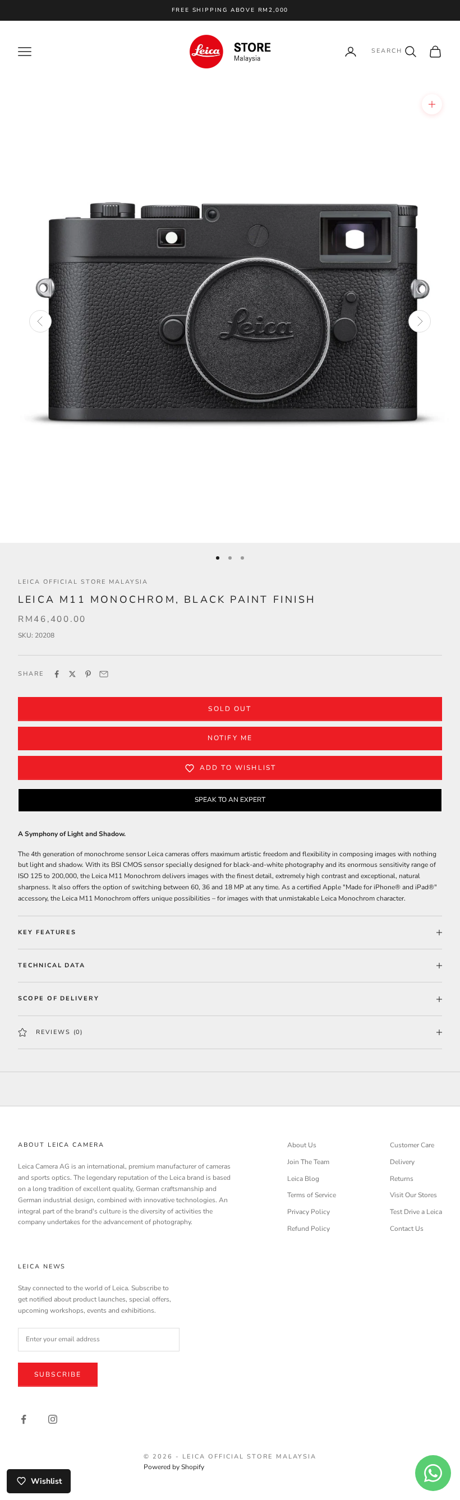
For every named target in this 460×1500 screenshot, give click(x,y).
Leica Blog (303, 1178)
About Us (301, 1145)
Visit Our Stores (413, 1194)
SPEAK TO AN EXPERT (230, 799)
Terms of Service (311, 1194)
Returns (401, 1178)
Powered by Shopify (174, 1466)
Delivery (402, 1161)
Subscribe (57, 1374)
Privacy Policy (308, 1211)
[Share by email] (103, 674)
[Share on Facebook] (56, 674)
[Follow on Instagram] (52, 1419)
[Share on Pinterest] (88, 674)
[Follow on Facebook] (23, 1419)
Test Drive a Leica (416, 1211)
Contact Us (407, 1228)
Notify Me (230, 737)
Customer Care (412, 1145)
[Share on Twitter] (72, 674)
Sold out (229, 708)
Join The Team (308, 1161)
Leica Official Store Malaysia (83, 582)
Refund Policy (308, 1228)
